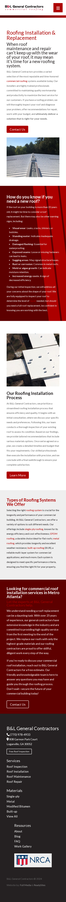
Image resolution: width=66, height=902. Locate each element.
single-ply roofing (34, 529)
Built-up (12, 811)
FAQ (17, 841)
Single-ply (13, 796)
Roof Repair (14, 781)
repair (33, 300)
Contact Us (17, 129)
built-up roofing (35, 547)
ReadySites (39, 885)
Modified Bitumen (18, 806)
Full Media (25, 885)
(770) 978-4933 (20, 734)
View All (12, 816)
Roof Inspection (17, 766)
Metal (11, 801)
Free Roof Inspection (19, 751)
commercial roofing (17, 80)
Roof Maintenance (19, 776)
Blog (17, 836)
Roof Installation (18, 771)
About (18, 831)
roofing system (34, 510)
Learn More (18, 475)
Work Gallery (23, 846)
